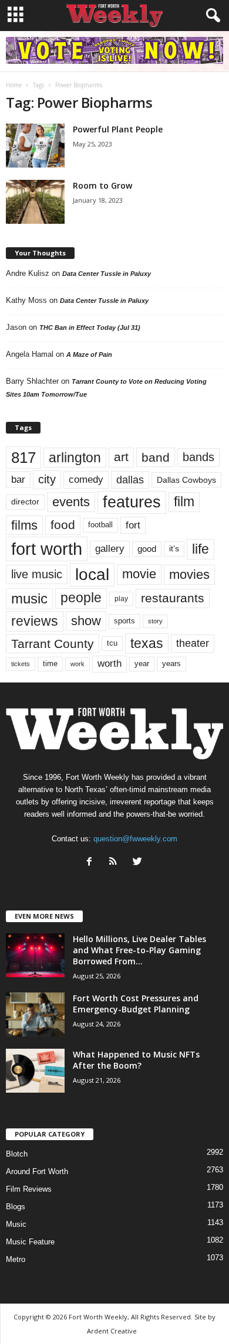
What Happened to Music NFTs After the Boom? (136, 1060)
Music (16, 1224)
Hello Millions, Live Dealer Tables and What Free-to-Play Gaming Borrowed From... (139, 950)
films (24, 525)
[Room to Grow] (35, 202)
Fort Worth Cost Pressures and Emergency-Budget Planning (135, 1003)
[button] (211, 16)
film (184, 501)
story (155, 621)
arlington (75, 457)
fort (133, 525)
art (121, 457)
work (77, 663)
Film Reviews (29, 1189)
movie (139, 574)
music (29, 598)
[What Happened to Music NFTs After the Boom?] (35, 1071)
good (146, 549)
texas (146, 643)
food (62, 525)
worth (109, 663)
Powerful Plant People (118, 129)
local (92, 574)
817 (23, 457)
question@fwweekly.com (135, 838)
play (121, 599)
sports (124, 621)
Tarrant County (52, 643)
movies (189, 574)
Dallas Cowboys (186, 480)
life (200, 549)
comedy (86, 479)
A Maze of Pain (89, 354)
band (156, 457)
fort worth (46, 548)
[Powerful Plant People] (35, 146)
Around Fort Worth (37, 1171)
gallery (109, 548)
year (141, 664)
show (86, 620)
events (71, 501)
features (132, 502)
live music (36, 574)
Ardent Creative (112, 1330)
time (50, 663)
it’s (174, 548)
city (47, 479)
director (25, 501)
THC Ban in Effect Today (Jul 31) (89, 327)
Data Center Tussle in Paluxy (106, 273)
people (81, 598)
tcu (112, 643)
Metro (15, 1259)
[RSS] (116, 862)
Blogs (15, 1206)
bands (198, 457)
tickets (20, 663)
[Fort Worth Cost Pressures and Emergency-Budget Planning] (35, 1014)
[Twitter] (139, 862)
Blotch (17, 1153)
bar (18, 479)
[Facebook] (92, 862)
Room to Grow (102, 185)
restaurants (172, 598)
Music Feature (30, 1241)
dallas (130, 479)
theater (192, 643)
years (171, 663)
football (100, 524)
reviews (34, 621)
